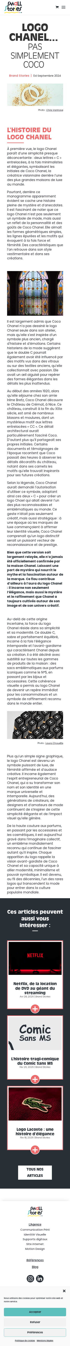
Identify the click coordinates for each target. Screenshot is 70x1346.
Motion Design (35, 1249)
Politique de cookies (25, 1340)
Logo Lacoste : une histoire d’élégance (35, 1131)
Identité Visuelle (35, 1234)
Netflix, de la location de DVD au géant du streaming (35, 988)
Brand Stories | (20, 76)
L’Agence (35, 1225)
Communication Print (35, 1230)
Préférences (35, 1332)
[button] (64, 1291)
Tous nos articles (35, 1172)
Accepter (35, 1312)
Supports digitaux (35, 1239)
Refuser (35, 1322)
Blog (35, 1267)
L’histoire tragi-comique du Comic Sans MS (35, 1061)
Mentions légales (45, 1340)
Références (35, 1260)
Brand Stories (42, 996)
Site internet (35, 1244)
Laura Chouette (54, 743)
